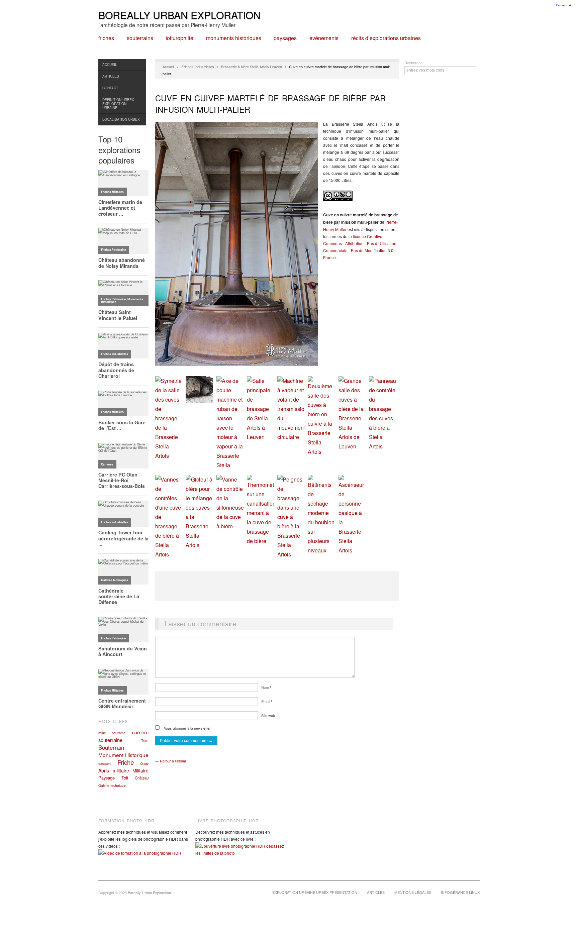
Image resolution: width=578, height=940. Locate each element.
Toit (124, 777)
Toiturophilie (179, 38)
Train (145, 740)
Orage (144, 763)
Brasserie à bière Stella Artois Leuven (251, 66)
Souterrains (140, 38)
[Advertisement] (277, 586)
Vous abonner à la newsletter (187, 728)
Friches (106, 38)
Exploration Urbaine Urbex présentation (314, 892)
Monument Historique (123, 754)
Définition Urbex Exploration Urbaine (118, 103)
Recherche (413, 62)
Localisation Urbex (121, 119)
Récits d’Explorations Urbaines (386, 38)
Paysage (106, 777)
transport (104, 763)
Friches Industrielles (197, 66)
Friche (125, 762)
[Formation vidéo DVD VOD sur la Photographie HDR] (143, 857)
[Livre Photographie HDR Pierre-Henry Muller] (240, 854)
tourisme (119, 732)
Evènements (324, 38)
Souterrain (111, 747)
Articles (110, 76)
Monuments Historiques (233, 38)
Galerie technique (112, 785)
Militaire (140, 770)
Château (142, 777)
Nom (266, 687)
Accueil (109, 64)
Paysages (285, 38)
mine (102, 732)
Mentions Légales (412, 892)
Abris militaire (113, 770)
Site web (268, 715)
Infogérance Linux (460, 892)
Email (266, 701)
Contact (110, 88)
